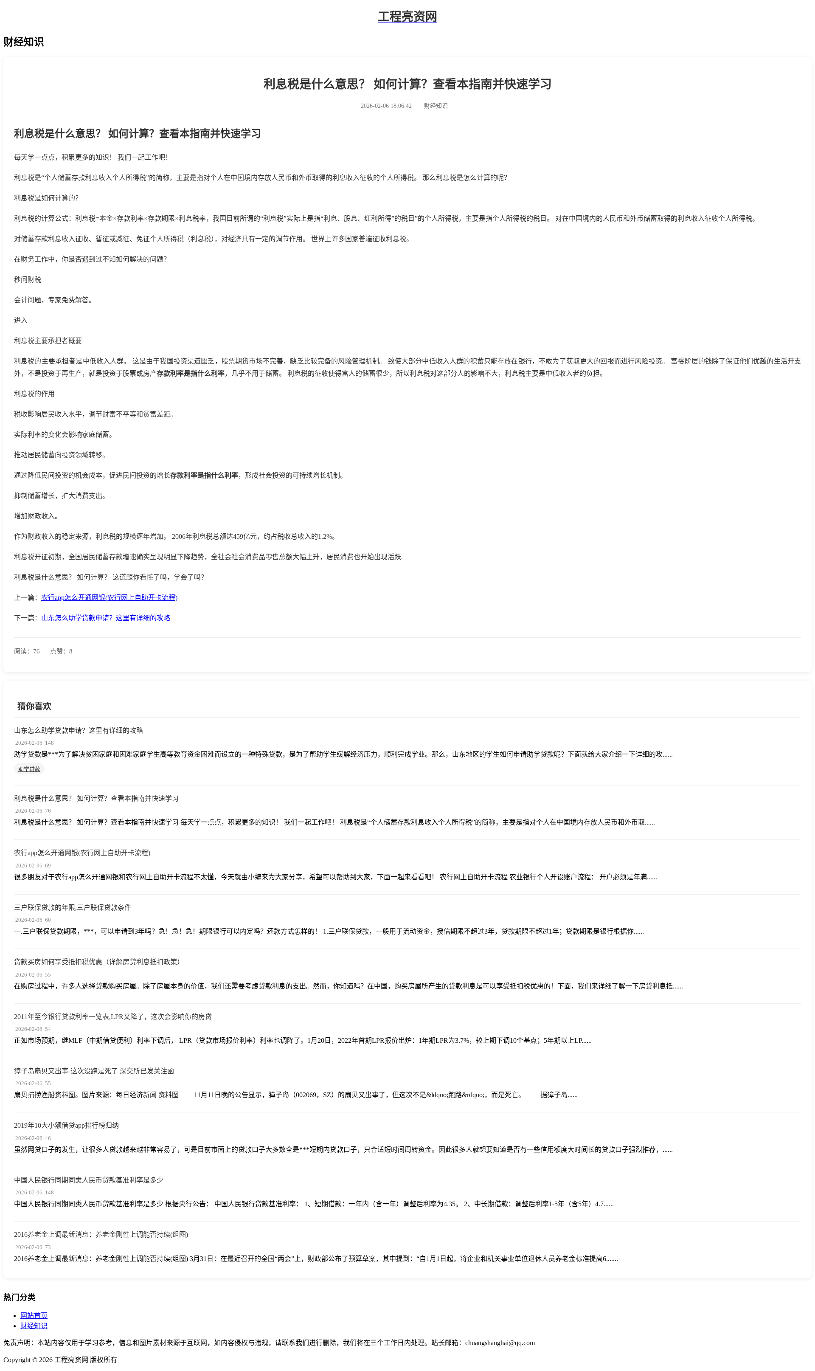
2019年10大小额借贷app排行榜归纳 (66, 1125)
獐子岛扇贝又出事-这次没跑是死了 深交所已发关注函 (94, 1071)
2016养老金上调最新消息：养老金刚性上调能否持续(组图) (101, 1234)
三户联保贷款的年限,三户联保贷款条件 (72, 907)
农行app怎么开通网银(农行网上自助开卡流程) (109, 597)
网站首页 (34, 1315)
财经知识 (34, 1325)
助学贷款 (29, 769)
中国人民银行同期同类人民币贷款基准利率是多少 (88, 1180)
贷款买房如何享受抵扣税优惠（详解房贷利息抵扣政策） (99, 962)
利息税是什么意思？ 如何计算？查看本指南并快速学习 (96, 798)
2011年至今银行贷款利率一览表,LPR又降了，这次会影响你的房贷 (113, 1016)
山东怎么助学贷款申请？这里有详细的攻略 (105, 618)
